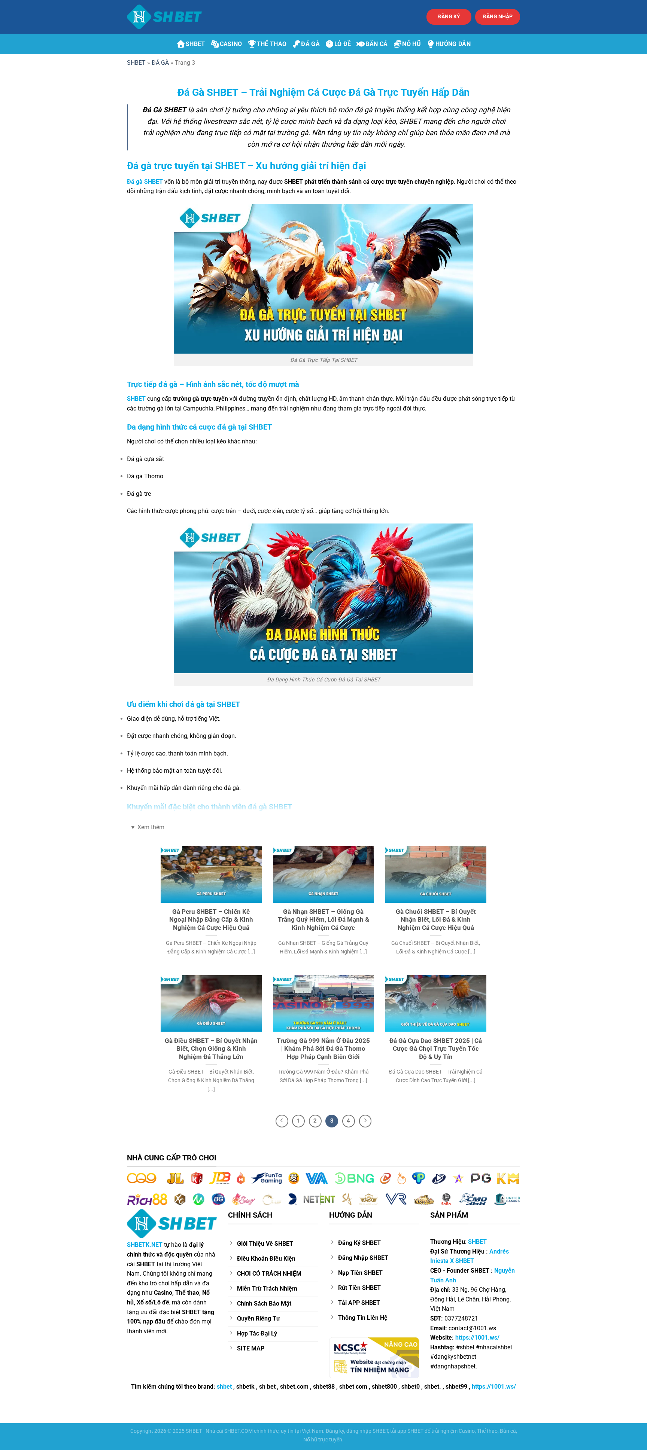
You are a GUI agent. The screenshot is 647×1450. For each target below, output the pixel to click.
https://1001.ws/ (494, 1386)
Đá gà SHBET (145, 181)
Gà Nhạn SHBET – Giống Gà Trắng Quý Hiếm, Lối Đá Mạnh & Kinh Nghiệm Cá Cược (323, 919)
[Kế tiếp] (365, 1121)
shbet (224, 1386)
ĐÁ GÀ (160, 62)
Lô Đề (342, 44)
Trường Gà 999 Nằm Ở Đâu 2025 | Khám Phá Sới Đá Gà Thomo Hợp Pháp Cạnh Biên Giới (323, 1048)
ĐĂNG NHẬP (498, 16)
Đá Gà (310, 44)
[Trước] (282, 1121)
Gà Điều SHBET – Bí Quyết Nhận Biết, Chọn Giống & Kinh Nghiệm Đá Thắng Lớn (211, 1048)
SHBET (195, 44)
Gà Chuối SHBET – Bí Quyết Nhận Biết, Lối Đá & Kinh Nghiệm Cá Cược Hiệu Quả (436, 919)
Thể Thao (272, 44)
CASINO (231, 44)
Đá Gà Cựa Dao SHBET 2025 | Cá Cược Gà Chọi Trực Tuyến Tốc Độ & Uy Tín (435, 1048)
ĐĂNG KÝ (449, 16)
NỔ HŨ (411, 44)
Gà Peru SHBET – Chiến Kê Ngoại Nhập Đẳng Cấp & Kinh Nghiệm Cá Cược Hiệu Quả (211, 919)
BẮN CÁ (376, 44)
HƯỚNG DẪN (453, 44)
